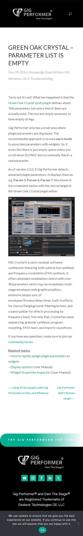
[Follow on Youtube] (24, 478)
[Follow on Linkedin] (50, 478)
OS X (25, 78)
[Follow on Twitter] (58, 478)
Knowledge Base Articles (46, 72)
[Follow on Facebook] (41, 478)
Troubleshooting (42, 78)
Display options (21, 367)
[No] (78, 523)
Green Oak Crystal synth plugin (29, 103)
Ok (42, 530)
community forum (20, 342)
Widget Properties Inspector (30, 372)
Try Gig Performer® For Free (41, 440)
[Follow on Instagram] (33, 478)
